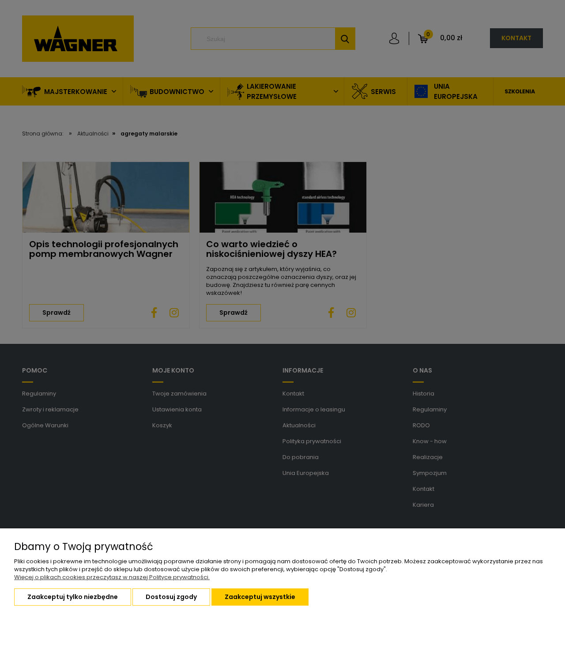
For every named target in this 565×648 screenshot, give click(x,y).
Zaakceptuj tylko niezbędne (72, 596)
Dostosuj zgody (171, 596)
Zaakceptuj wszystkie (260, 596)
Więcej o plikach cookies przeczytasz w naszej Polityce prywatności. (112, 577)
